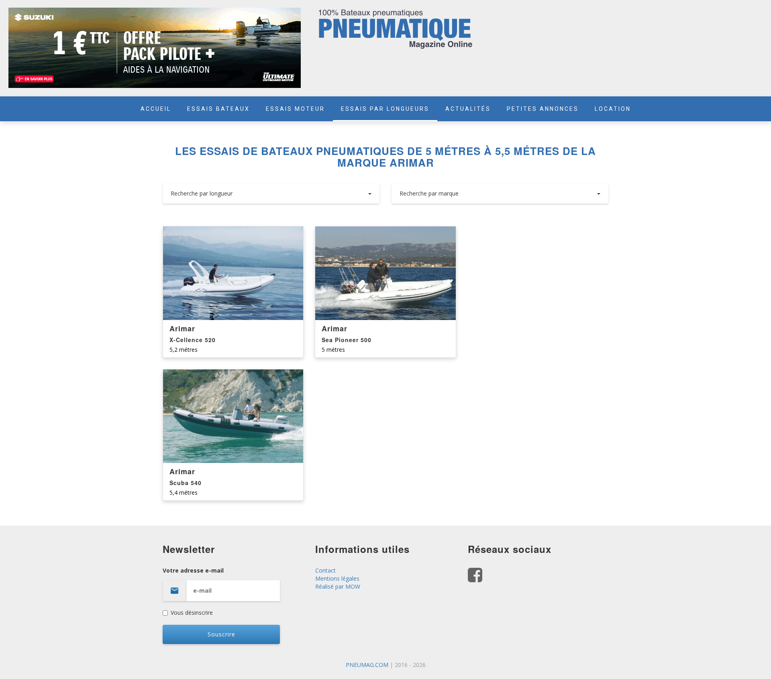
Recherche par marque (429, 193)
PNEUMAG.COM (367, 665)
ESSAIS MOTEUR (295, 109)
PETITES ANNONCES (543, 109)
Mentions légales (337, 578)
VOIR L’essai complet (233, 273)
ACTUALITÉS (468, 109)
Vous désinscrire (192, 612)
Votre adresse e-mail (193, 570)
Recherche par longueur (202, 193)
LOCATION (613, 109)
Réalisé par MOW (337, 586)
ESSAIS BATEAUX (218, 109)
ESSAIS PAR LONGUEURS (385, 109)
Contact (325, 570)
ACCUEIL (156, 109)
